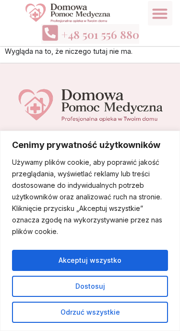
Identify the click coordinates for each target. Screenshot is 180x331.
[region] (90, 231)
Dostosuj (90, 286)
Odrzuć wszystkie (90, 312)
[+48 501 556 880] (50, 33)
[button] (160, 13)
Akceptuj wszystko (90, 260)
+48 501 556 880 (100, 34)
